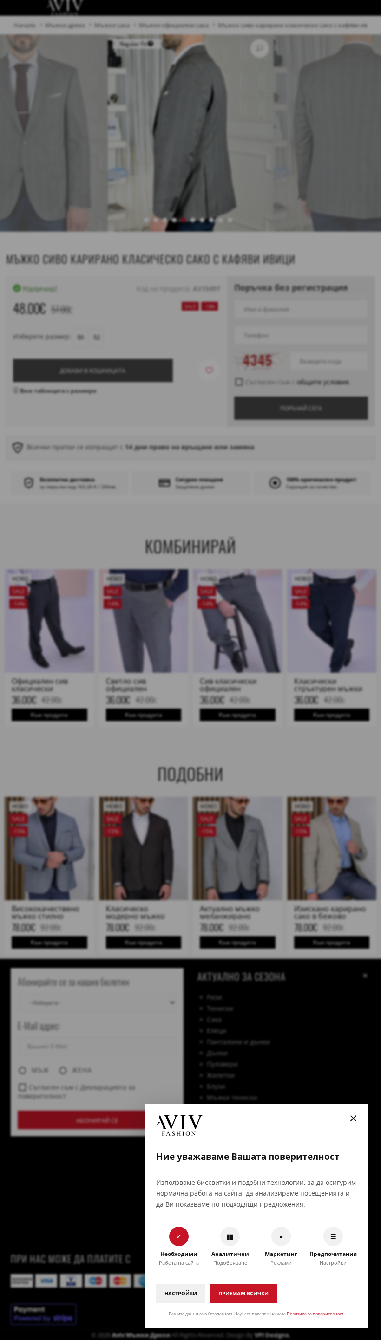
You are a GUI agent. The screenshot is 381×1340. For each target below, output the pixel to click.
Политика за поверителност (315, 1314)
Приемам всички (243, 1293)
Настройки (180, 1293)
